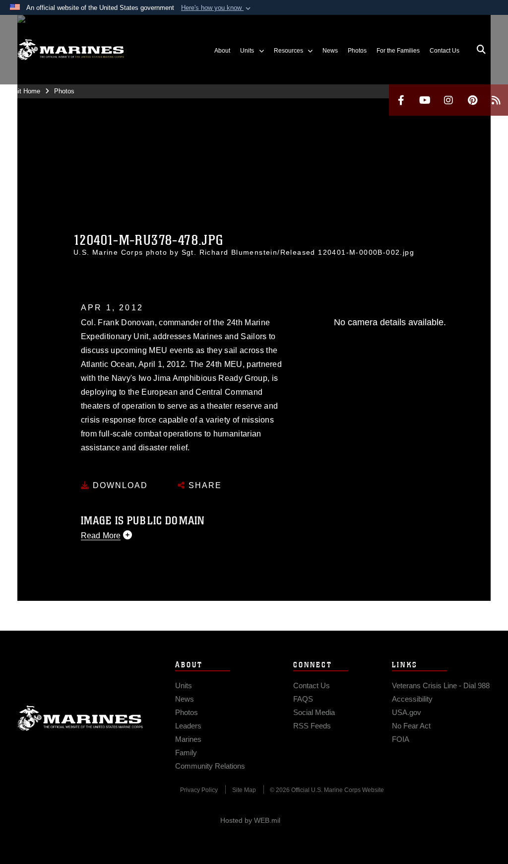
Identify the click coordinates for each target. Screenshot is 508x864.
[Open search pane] (481, 49)
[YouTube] (425, 100)
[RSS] (496, 100)
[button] (217, 8)
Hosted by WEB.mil (250, 820)
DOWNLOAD (119, 485)
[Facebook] (401, 100)
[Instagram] (448, 100)
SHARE (204, 485)
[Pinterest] (472, 100)
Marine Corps (80, 718)
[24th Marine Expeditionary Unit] (70, 50)
